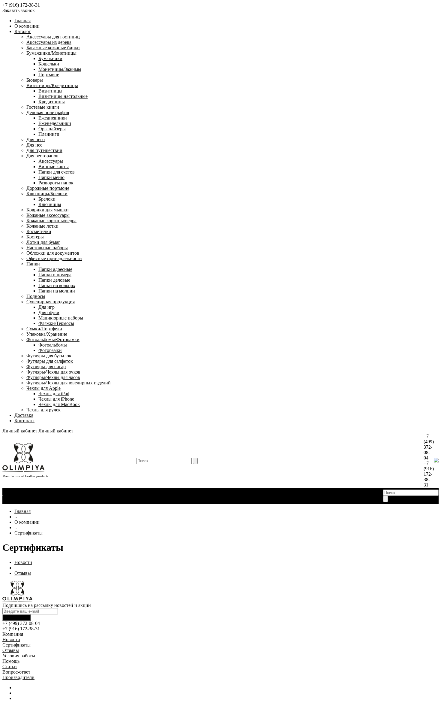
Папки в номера (54, 274)
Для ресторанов (42, 155)
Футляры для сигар (46, 366)
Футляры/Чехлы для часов (53, 377)
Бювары (34, 80)
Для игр (46, 307)
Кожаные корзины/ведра (51, 220)
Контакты (24, 420)
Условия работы (18, 655)
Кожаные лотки (42, 226)
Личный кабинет (19, 430)
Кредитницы (51, 101)
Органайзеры (52, 128)
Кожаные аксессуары (48, 215)
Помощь (11, 661)
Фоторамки (50, 350)
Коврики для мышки (47, 209)
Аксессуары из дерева (48, 42)
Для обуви (48, 312)
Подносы (35, 296)
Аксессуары (50, 161)
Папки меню (51, 177)
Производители (18, 677)
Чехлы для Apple (43, 388)
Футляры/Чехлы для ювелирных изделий (68, 382)
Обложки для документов (52, 253)
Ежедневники (52, 117)
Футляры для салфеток (49, 361)
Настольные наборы (47, 247)
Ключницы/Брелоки (47, 193)
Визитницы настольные (63, 96)
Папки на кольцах (56, 285)
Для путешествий (44, 150)
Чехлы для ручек (43, 409)
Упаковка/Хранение (46, 334)
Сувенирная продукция (50, 301)
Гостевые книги (42, 107)
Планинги (48, 134)
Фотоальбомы (52, 344)
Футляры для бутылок (48, 355)
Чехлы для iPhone (56, 398)
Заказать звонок (18, 10)
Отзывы (11, 501)
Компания (12, 634)
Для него (35, 139)
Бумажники (50, 58)
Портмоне (48, 74)
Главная (22, 20)
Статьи (9, 666)
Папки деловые (54, 280)
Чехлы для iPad (53, 393)
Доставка (23, 415)
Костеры (35, 236)
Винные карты (53, 166)
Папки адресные (55, 269)
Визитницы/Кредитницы (52, 85)
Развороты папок (56, 182)
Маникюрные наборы (60, 317)
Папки (33, 263)
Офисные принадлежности (54, 258)
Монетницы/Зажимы (59, 69)
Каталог (22, 31)
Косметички (38, 231)
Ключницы (49, 204)
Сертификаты (36, 495)
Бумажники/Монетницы (51, 53)
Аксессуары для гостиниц (53, 36)
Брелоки (47, 198)
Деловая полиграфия (47, 112)
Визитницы (50, 90)
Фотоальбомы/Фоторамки (53, 339)
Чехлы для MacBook (59, 404)
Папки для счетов (56, 171)
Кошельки (48, 63)
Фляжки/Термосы (56, 323)
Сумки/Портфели (44, 328)
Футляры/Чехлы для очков (53, 371)
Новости (12, 495)
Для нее (34, 144)
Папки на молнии (56, 290)
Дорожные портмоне (47, 188)
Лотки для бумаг (43, 242)
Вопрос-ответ (16, 671)
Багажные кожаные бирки (53, 47)
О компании (27, 26)
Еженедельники (54, 123)
